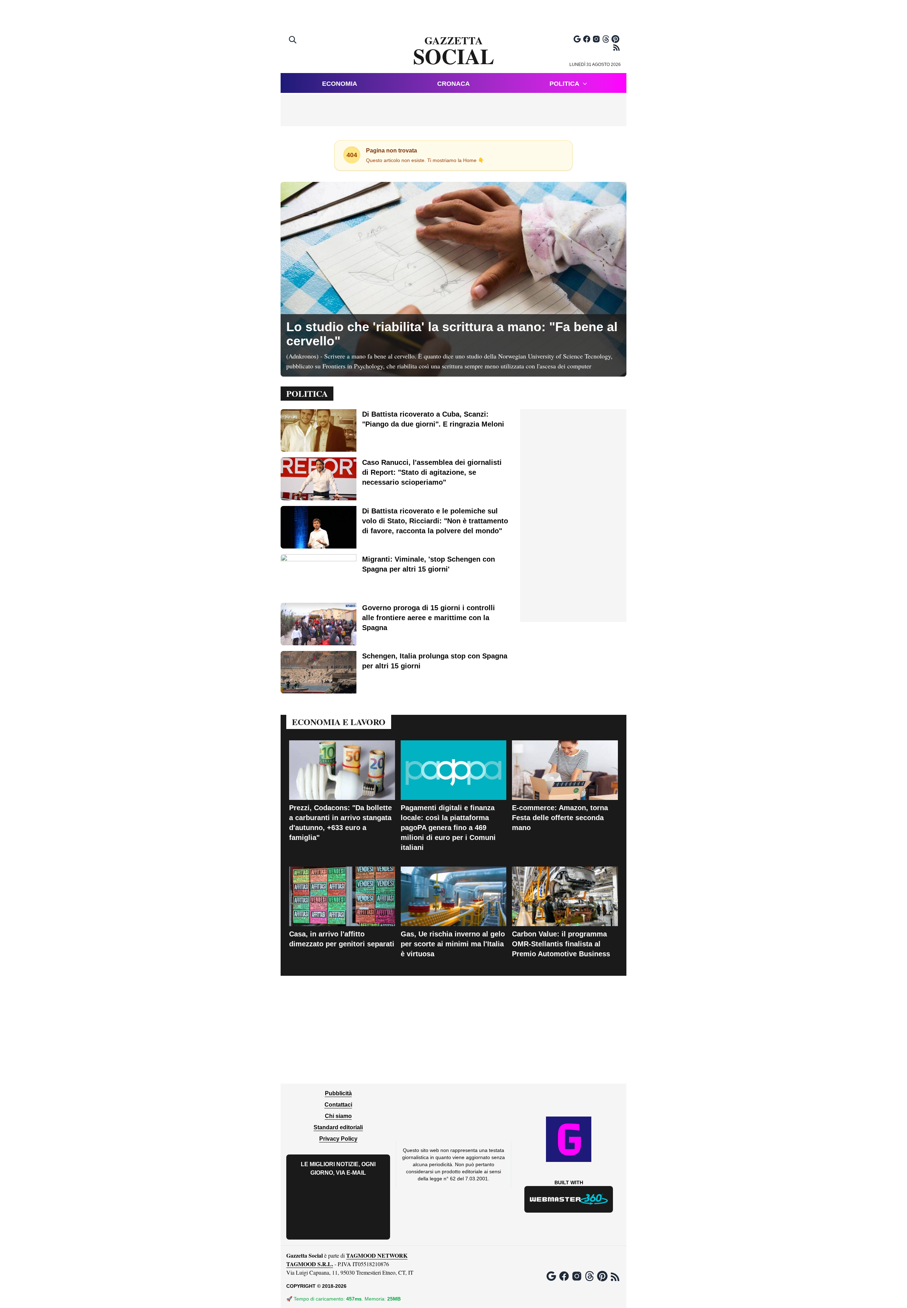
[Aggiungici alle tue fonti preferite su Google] (577, 39)
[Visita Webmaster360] (568, 1199)
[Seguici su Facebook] (586, 39)
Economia (339, 83)
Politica (564, 83)
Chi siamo (338, 1116)
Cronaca (453, 83)
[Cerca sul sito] (293, 40)
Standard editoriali (338, 1127)
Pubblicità (338, 1093)
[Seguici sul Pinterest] (615, 39)
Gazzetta (453, 51)
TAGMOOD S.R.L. (309, 1264)
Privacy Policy (338, 1139)
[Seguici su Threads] (606, 39)
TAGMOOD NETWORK (376, 1255)
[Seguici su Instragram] (596, 39)
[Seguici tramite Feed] (616, 47)
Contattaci (338, 1105)
